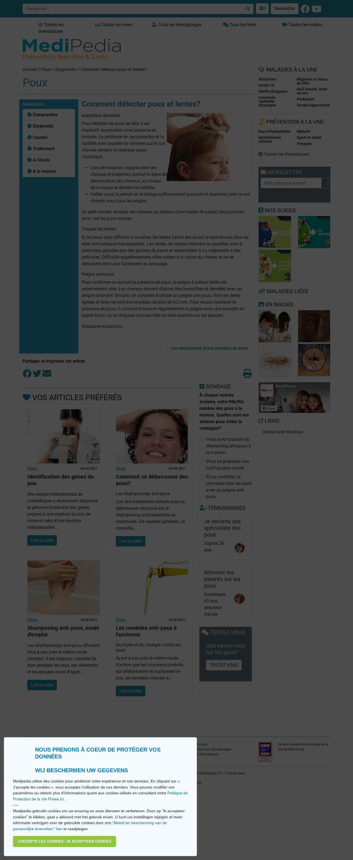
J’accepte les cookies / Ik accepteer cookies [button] (64, 841)
